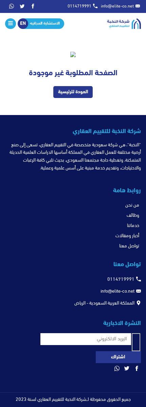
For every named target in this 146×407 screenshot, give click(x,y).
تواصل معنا (129, 246)
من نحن (132, 205)
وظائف (133, 215)
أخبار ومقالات (127, 236)
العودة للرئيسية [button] (73, 92)
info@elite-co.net (117, 6)
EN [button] (23, 23)
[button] (33, 6)
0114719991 (79, 6)
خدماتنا (133, 225)
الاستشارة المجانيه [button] (45, 23)
